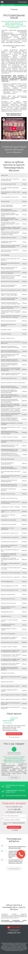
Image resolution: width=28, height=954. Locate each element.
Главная (2, 5)
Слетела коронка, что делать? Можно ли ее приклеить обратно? (15, 861)
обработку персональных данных (14, 823)
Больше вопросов (14, 868)
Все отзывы (14, 777)
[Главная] (14, 9)
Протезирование (7, 722)
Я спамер (15, 830)
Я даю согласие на (14, 823)
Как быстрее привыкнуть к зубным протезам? (17, 847)
